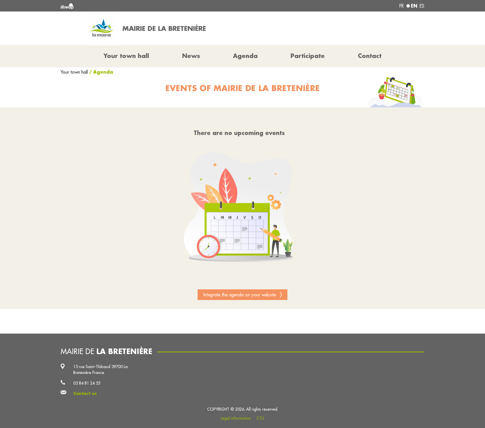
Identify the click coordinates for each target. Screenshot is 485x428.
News (191, 56)
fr (401, 6)
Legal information (236, 418)
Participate (307, 56)
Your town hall (75, 72)
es (422, 6)
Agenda (245, 56)
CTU (260, 418)
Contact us (85, 393)
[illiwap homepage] (134, 5)
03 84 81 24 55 (86, 383)
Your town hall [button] (126, 56)
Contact (369, 56)
